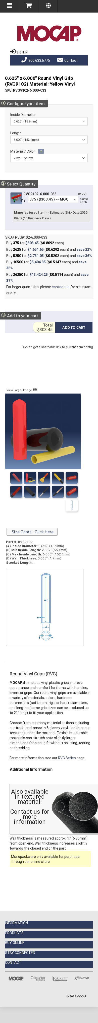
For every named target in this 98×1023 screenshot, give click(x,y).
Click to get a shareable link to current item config (57, 352)
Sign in (22, 52)
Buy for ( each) (35, 243)
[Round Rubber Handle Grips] (44, 478)
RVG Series (67, 758)
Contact (71, 60)
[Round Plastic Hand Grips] (30, 478)
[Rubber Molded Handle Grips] (44, 492)
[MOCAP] (49, 34)
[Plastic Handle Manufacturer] (16, 492)
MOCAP (82, 996)
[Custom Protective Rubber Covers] (72, 492)
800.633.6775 (39, 60)
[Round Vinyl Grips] (16, 478)
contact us (61, 287)
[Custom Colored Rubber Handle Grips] (30, 492)
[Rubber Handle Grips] (58, 478)
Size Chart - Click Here (32, 531)
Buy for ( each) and (49, 249)
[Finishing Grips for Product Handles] (72, 478)
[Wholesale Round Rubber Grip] (58, 492)
